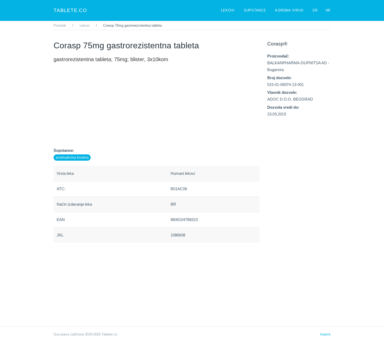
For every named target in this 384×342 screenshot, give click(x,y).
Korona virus (290, 10)
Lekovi (228, 10)
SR (315, 10)
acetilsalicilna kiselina (72, 157)
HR (328, 10)
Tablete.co (70, 10)
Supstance (255, 10)
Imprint (325, 334)
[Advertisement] (156, 110)
